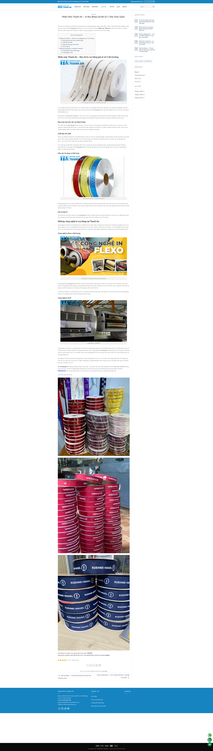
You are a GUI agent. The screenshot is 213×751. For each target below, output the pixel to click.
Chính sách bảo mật (97, 699)
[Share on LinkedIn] (99, 665)
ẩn (81, 35)
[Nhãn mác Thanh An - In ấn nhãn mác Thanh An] (65, 6)
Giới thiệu (86, 6)
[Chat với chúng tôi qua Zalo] (210, 739)
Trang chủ (77, 6)
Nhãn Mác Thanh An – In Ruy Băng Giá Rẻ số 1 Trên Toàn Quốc (146, 43)
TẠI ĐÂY (89, 653)
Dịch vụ (103, 6)
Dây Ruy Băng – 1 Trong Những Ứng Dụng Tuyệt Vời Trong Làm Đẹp (147, 49)
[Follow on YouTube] (153, 1)
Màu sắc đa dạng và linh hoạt (69, 44)
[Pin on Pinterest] (96, 665)
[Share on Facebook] (87, 665)
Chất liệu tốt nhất (67, 42)
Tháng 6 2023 (139, 97)
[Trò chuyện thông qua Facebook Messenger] (210, 744)
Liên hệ (124, 6)
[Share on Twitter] (90, 665)
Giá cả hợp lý (65, 46)
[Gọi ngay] (210, 735)
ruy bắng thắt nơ (148, 61)
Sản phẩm (95, 6)
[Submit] (153, 6)
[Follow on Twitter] (150, 1)
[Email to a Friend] (93, 665)
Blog (118, 6)
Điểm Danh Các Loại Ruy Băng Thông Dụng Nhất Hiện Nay (146, 28)
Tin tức (112, 6)
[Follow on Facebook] (145, 1)
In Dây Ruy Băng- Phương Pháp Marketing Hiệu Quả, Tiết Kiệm (147, 21)
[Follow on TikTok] (148, 1)
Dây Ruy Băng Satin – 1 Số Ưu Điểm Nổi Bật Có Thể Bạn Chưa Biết (146, 35)
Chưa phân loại (139, 75)
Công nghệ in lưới (67, 52)
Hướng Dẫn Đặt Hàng (97, 703)
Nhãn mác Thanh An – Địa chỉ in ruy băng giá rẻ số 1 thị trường (76, 38)
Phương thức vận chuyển (98, 706)
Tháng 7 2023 (139, 94)
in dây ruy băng (138, 61)
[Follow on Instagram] (62, 708)
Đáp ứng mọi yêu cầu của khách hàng (72, 40)
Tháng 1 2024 (139, 91)
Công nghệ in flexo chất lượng (70, 50)
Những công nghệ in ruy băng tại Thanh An (71, 48)
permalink (105, 671)
